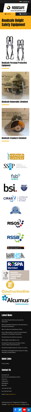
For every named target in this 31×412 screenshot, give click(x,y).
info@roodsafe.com (10, 394)
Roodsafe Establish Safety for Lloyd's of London (14, 347)
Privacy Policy (5, 363)
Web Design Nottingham (14, 404)
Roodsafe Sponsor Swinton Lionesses (12, 337)
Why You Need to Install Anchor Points (12, 329)
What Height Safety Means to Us (10, 340)
